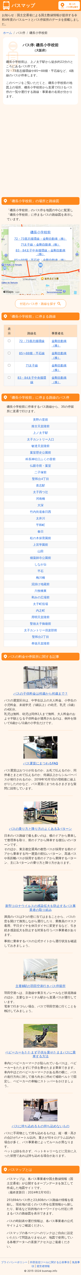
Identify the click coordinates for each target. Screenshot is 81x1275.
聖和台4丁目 (40, 479)
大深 (40, 505)
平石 (40, 571)
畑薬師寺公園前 (40, 558)
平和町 (40, 525)
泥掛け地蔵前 (40, 584)
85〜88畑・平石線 (32, 353)
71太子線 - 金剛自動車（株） (40, 244)
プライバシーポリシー (14, 1262)
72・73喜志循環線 (31, 341)
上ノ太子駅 (40, 433)
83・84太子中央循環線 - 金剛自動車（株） (41, 252)
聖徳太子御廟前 (40, 623)
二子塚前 (40, 472)
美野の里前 (40, 419)
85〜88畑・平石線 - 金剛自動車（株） (40, 260)
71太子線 (32, 365)
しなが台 (40, 564)
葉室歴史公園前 (40, 452)
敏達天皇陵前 (40, 446)
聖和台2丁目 (40, 637)
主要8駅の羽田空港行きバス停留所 (40, 986)
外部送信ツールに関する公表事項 (50, 1262)
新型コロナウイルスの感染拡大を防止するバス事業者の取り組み (40, 907)
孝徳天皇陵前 (40, 643)
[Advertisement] (40, 149)
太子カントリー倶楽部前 (40, 630)
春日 (40, 531)
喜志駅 (40, 485)
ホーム (7, 33)
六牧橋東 (40, 591)
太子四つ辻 (40, 492)
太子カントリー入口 (40, 439)
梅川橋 (40, 577)
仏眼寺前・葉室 (40, 465)
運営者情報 (43, 1266)
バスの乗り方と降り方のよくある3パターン (40, 829)
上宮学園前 (40, 544)
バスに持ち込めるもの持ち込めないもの (40, 1126)
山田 (40, 551)
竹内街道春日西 (40, 512)
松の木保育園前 (40, 538)
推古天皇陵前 (40, 426)
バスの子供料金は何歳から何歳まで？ (40, 693)
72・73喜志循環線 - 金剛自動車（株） (40, 239)
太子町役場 (40, 604)
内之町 (40, 610)
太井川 (40, 518)
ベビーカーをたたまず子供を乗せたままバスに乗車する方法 (40, 1054)
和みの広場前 (40, 597)
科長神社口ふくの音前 (40, 459)
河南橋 (40, 498)
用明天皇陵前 (40, 617)
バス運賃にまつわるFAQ (40, 763)
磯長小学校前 (40, 232)
